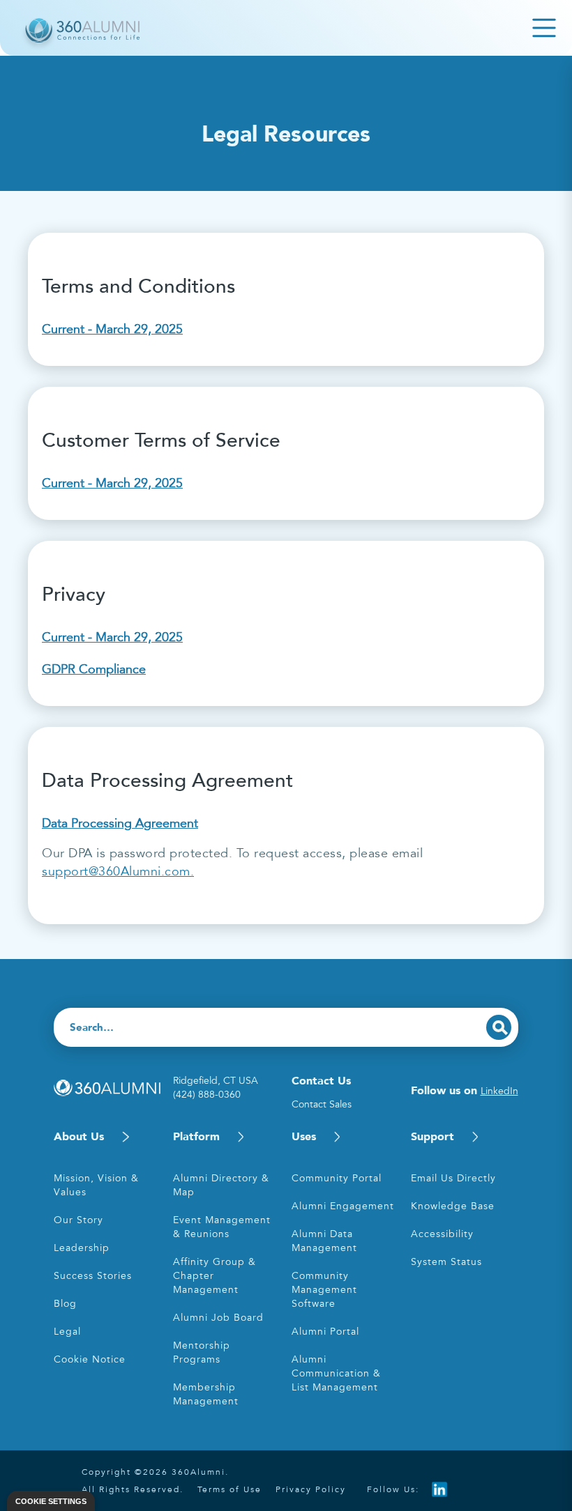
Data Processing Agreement (120, 823)
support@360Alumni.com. (118, 871)
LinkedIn (499, 1091)
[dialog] (51, 1501)
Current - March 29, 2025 (112, 329)
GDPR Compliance (94, 669)
